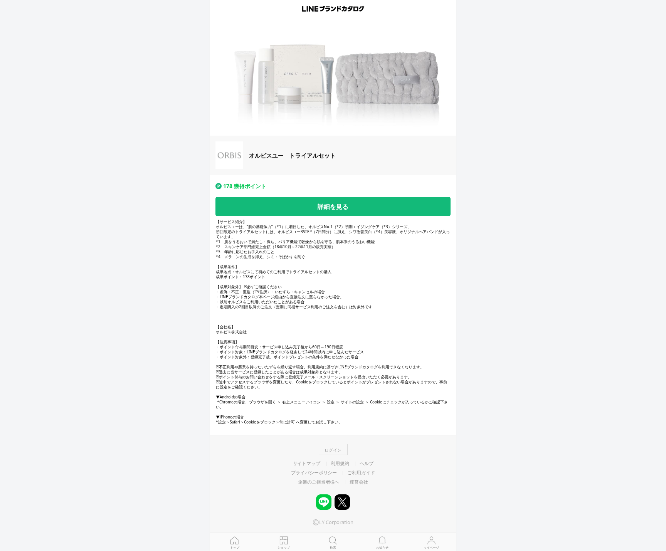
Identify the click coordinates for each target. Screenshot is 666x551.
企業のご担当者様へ (318, 482)
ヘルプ (366, 463)
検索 (333, 547)
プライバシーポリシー (314, 473)
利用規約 (340, 463)
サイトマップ (306, 463)
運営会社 (359, 482)
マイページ (431, 547)
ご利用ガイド (361, 473)
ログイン (333, 450)
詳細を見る (333, 206)
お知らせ (382, 547)
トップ (234, 547)
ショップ (284, 547)
